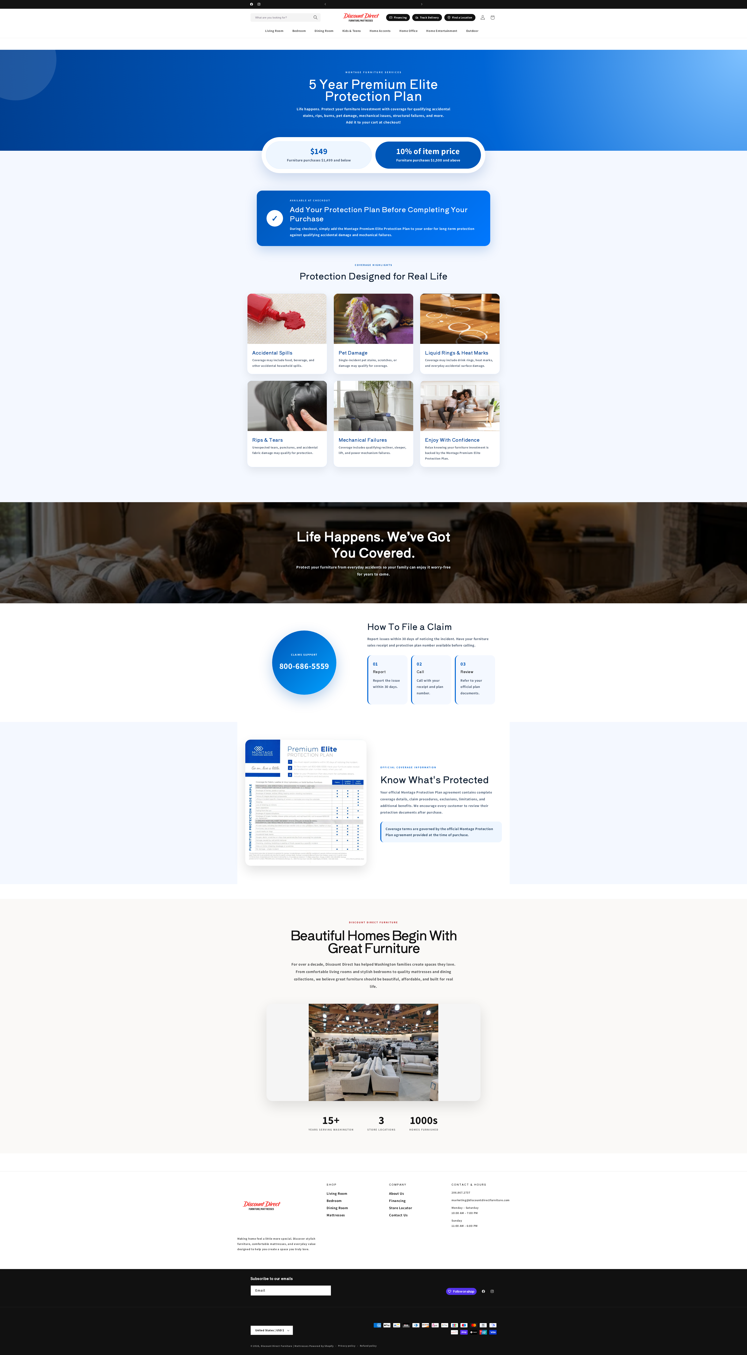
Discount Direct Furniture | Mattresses (285, 1346)
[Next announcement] (421, 4)
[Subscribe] (326, 1290)
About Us (396, 1193)
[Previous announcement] (325, 4)
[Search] (315, 17)
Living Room (337, 1193)
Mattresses (336, 1215)
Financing (397, 1200)
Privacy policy (346, 1345)
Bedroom (334, 1200)
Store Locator (400, 1207)
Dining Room (337, 1207)
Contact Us (398, 1215)
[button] (275, 31)
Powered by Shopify (321, 1346)
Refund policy (368, 1345)
